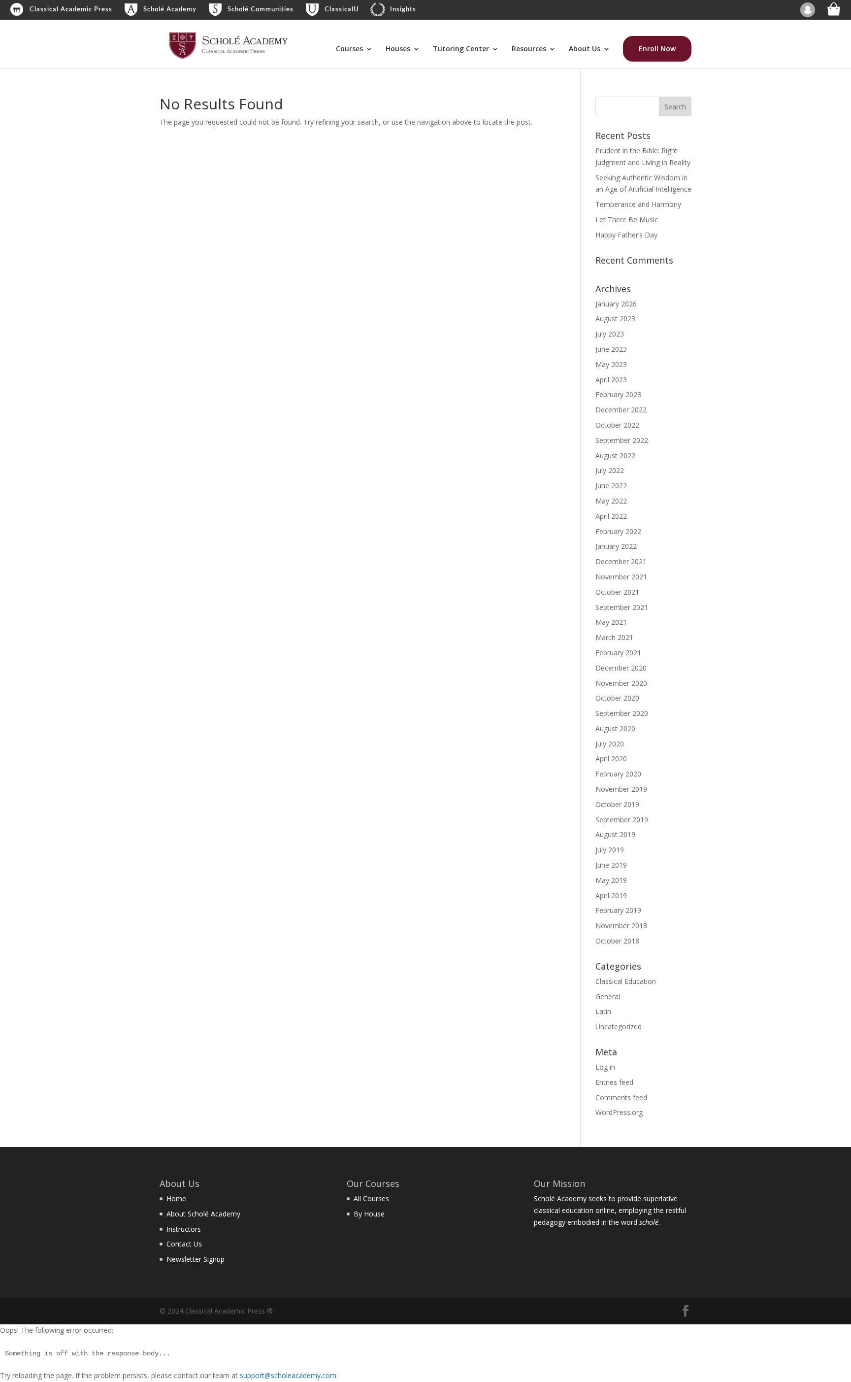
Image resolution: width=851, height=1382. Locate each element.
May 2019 (611, 880)
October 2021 (617, 592)
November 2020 (621, 683)
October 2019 (617, 804)
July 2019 (609, 849)
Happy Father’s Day (626, 234)
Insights (403, 9)
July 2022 (609, 470)
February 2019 (618, 910)
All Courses (371, 1198)
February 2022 (618, 531)
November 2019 (621, 789)
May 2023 (611, 364)
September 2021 (621, 607)
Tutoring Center (461, 49)
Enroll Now (657, 48)
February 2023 (618, 394)
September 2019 (621, 819)
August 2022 (615, 455)
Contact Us (184, 1243)
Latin (603, 1011)
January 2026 (616, 303)
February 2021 (618, 652)
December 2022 (621, 409)
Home (176, 1198)
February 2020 (618, 773)
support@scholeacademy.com (288, 1375)
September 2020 (621, 713)
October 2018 (617, 940)
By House (369, 1213)
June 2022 (611, 485)
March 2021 (614, 637)
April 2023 (611, 379)
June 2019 (611, 865)
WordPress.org (619, 1112)
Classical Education (625, 981)
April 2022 (611, 516)
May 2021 (611, 622)
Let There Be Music (626, 219)
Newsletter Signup (195, 1259)
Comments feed (621, 1097)
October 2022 (617, 425)
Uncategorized (618, 1026)
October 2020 (617, 698)
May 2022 (611, 501)
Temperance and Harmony (638, 204)
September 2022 (621, 440)
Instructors (183, 1229)
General (607, 996)
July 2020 (609, 743)
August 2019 (615, 834)
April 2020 (611, 758)
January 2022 (616, 546)
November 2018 (621, 925)
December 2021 (621, 561)
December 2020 (621, 668)
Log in (605, 1067)
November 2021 (621, 576)
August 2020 (615, 728)
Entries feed (614, 1082)
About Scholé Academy (203, 1213)
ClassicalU (342, 9)
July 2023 (609, 333)
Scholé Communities (261, 9)
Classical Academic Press (71, 9)
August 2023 (615, 318)
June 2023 (611, 349)
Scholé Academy (169, 9)
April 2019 (611, 895)
